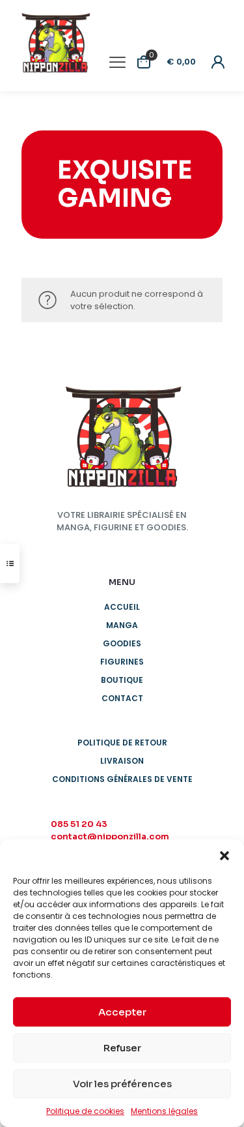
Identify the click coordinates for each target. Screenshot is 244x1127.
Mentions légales (164, 1111)
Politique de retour (122, 742)
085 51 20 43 (79, 824)
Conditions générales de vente (122, 779)
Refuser (122, 1048)
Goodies (122, 643)
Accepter (122, 1012)
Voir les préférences (122, 1083)
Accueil (122, 606)
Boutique (122, 679)
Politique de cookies (85, 1111)
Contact (122, 698)
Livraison (122, 760)
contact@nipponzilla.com (110, 836)
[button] (224, 855)
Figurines (122, 661)
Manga (122, 625)
